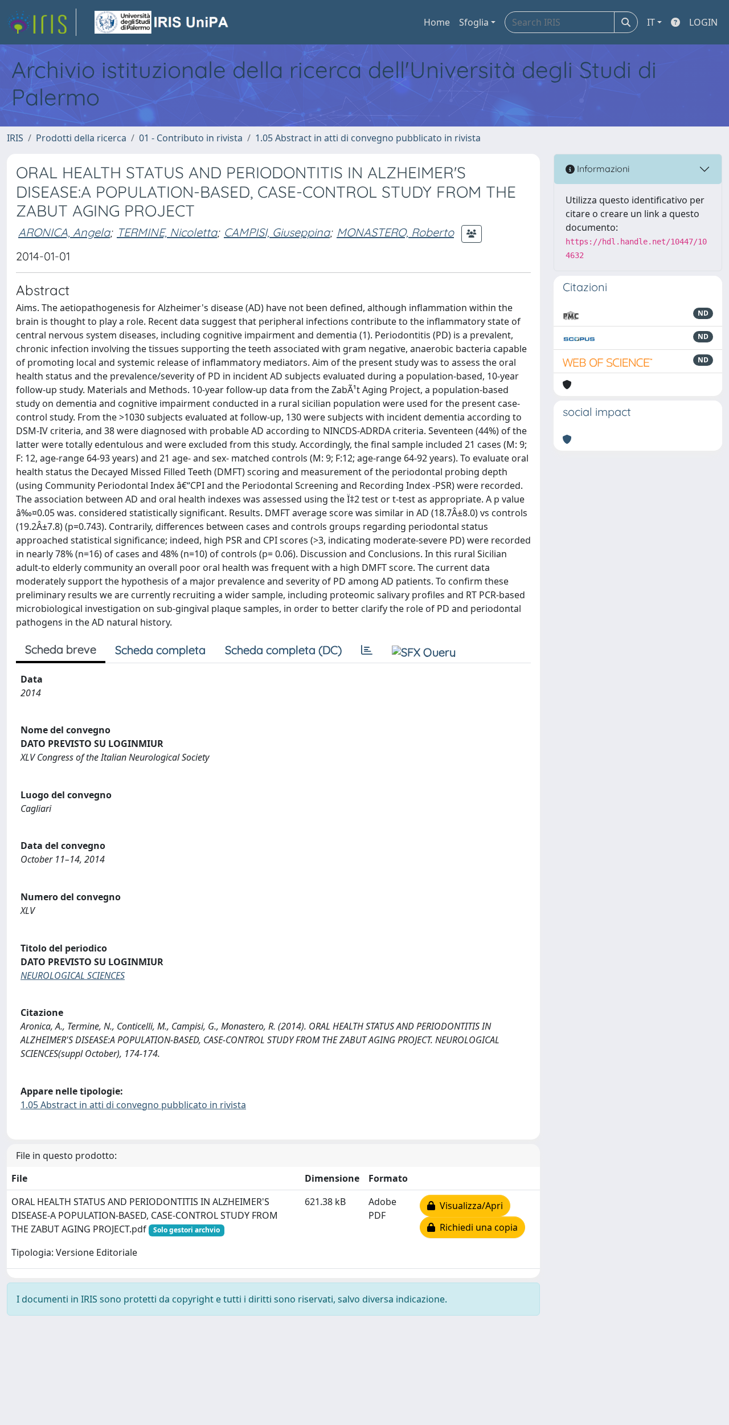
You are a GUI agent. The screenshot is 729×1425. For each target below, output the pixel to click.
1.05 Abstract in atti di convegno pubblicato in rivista (368, 138)
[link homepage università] (162, 22)
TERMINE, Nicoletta (167, 232)
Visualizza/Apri (469, 1205)
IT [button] (651, 22)
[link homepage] (41, 22)
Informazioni (602, 168)
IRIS (15, 138)
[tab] (366, 650)
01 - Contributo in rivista (191, 138)
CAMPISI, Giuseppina (277, 232)
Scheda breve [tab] (60, 649)
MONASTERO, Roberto (395, 232)
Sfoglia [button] (474, 22)
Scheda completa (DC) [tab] (283, 650)
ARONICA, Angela (64, 232)
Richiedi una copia (476, 1227)
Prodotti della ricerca (81, 138)
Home (437, 22)
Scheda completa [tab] (160, 650)
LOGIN (703, 22)
